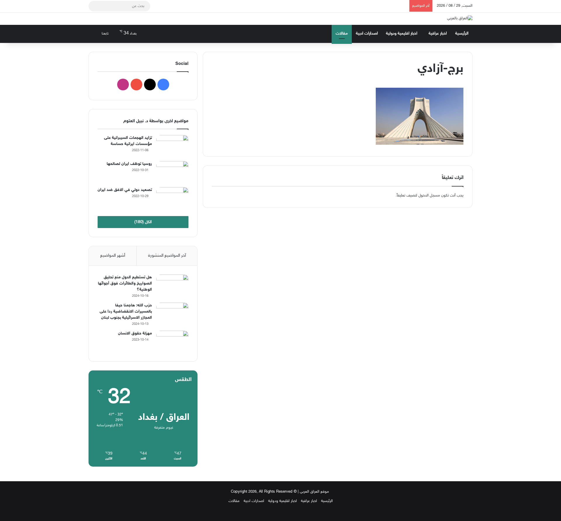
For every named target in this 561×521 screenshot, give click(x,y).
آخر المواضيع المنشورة (167, 255)
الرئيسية (461, 33)
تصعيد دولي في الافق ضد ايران (125, 189)
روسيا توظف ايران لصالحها (129, 163)
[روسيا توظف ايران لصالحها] (172, 172)
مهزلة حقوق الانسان (135, 333)
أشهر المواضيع (112, 255)
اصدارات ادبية (367, 33)
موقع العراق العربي (314, 491)
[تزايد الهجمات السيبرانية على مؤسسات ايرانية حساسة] (172, 146)
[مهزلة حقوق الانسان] (172, 342)
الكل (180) (143, 222)
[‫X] (150, 84)
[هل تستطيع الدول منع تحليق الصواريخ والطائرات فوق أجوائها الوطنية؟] (172, 285)
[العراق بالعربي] (459, 18)
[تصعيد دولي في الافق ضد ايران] (172, 198)
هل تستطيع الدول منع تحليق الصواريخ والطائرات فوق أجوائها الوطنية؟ (125, 283)
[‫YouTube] (136, 84)
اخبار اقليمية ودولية (401, 33)
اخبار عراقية (438, 33)
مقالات (342, 33)
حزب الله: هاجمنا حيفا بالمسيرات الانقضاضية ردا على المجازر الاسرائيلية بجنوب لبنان (126, 311)
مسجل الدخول (429, 195)
